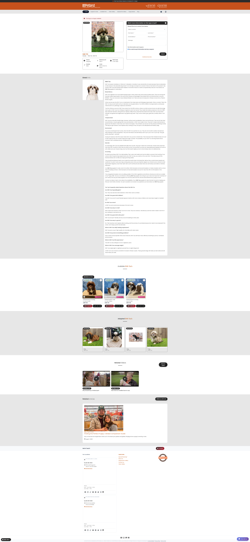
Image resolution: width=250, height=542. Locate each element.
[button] (87, 280)
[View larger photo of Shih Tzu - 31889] (122, 280)
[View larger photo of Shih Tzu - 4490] (101, 280)
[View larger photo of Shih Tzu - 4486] (144, 280)
